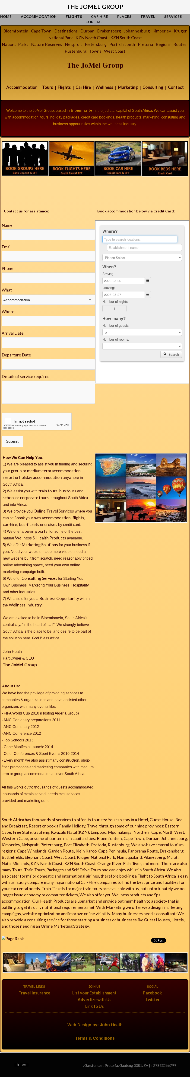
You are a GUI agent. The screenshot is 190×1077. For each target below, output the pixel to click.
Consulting (152, 87)
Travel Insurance (34, 992)
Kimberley (161, 30)
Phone (7, 268)
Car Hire (99, 16)
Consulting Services (39, 578)
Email (6, 246)
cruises (50, 524)
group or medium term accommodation (46, 470)
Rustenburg (75, 51)
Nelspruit (73, 44)
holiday (26, 477)
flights (78, 517)
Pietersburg (96, 44)
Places (124, 16)
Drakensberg (109, 30)
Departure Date (16, 354)
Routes (180, 44)
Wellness (104, 87)
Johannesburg (137, 30)
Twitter (152, 999)
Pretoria (145, 44)
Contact (95, 22)
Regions (163, 44)
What (7, 289)
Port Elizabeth (122, 44)
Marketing (128, 87)
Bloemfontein (15, 30)
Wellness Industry (25, 604)
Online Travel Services (54, 510)
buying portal (36, 531)
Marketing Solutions (40, 544)
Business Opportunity (59, 598)
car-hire (10, 524)
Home (6, 16)
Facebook (152, 992)
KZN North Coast (92, 37)
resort (8, 477)
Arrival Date (13, 333)
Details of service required (26, 376)
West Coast (114, 51)
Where (8, 311)
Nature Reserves (46, 44)
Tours (47, 87)
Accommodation (39, 16)
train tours (47, 490)
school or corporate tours (26, 497)
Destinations (66, 30)
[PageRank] (13, 938)
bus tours (67, 490)
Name (7, 225)
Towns (95, 51)
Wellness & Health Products (40, 537)
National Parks (15, 44)
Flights (74, 16)
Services (173, 16)
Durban (87, 30)
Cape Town (41, 30)
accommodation (47, 477)
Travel (147, 16)
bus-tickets (29, 524)
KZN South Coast (126, 37)
